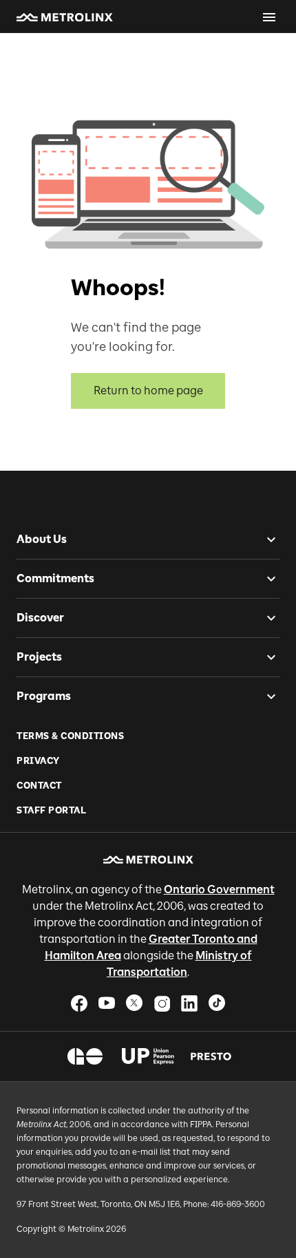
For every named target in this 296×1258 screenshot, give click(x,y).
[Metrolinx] (148, 860)
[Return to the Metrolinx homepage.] (65, 17)
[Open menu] (269, 17)
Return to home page (148, 390)
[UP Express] (148, 1056)
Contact (39, 785)
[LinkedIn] (189, 1003)
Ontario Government (219, 889)
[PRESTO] (211, 1056)
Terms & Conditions (70, 736)
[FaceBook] (79, 1003)
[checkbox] (265, 539)
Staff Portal (51, 810)
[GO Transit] (85, 1056)
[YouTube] (107, 1003)
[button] (65, 17)
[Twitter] (134, 1003)
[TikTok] (217, 1003)
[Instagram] (162, 1003)
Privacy (38, 761)
